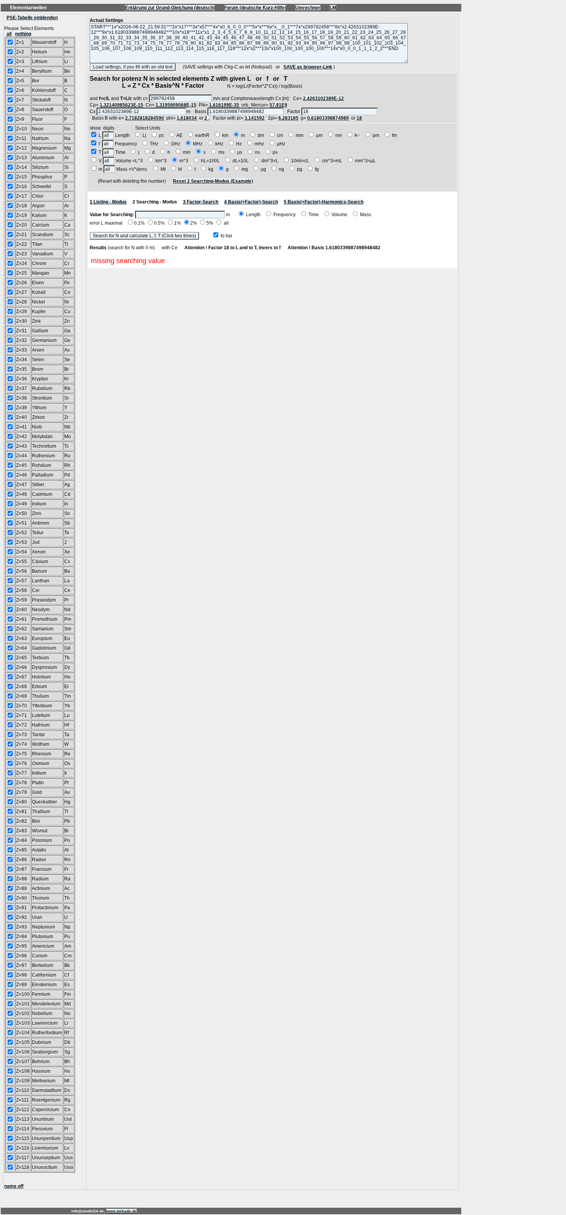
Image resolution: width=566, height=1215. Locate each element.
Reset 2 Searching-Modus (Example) (213, 181)
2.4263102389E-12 (323, 98)
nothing (23, 34)
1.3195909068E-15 (176, 105)
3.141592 (254, 118)
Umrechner (307, 7)
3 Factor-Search (200, 202)
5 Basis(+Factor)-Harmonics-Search (323, 202)
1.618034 (187, 118)
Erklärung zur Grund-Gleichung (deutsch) (170, 7)
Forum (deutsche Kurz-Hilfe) (255, 7)
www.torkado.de (121, 1211)
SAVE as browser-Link (307, 67)
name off (13, 1186)
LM (333, 7)
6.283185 (288, 118)
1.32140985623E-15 (121, 105)
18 (359, 118)
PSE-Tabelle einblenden (32, 17)
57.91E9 (278, 105)
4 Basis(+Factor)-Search (251, 202)
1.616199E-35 (224, 105)
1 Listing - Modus (108, 202)
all (9, 34)
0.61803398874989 (328, 118)
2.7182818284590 (144, 118)
